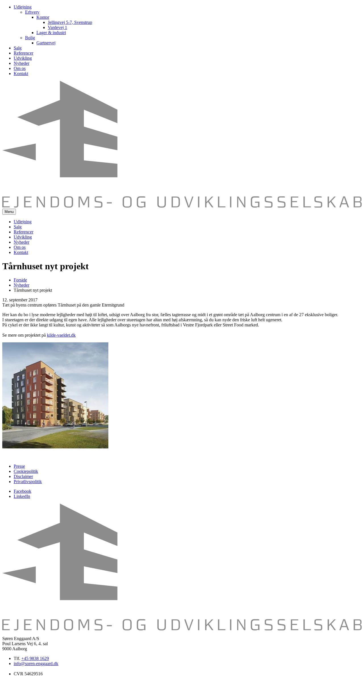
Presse (19, 466)
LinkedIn (22, 496)
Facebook (22, 491)
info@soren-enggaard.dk (36, 663)
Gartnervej (45, 42)
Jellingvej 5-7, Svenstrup (70, 22)
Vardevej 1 (57, 27)
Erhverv (32, 12)
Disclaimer (23, 476)
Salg (18, 47)
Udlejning (23, 7)
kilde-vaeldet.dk (61, 335)
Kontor (42, 17)
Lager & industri (51, 32)
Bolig (30, 37)
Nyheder (21, 63)
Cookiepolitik (26, 471)
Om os (20, 68)
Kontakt (21, 73)
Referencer (23, 53)
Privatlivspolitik (28, 481)
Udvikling (23, 58)
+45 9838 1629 (35, 658)
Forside (20, 280)
